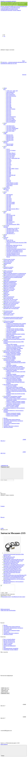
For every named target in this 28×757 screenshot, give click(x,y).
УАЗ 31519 (8, 201)
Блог (8, 9)
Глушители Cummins (11, 385)
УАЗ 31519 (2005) (10, 202)
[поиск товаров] (12, 473)
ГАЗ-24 (8, 151)
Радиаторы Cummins (11, 374)
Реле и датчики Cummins (12, 406)
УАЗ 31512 (8, 198)
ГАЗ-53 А (8, 180)
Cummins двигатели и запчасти (11, 426)
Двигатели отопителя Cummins (14, 379)
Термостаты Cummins (11, 370)
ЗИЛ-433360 (9, 217)
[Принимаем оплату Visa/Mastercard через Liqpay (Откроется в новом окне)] (13, 596)
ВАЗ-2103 (8, 98)
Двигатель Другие (10, 241)
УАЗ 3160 (8, 205)
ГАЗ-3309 (8, 173)
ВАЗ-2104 (8, 99)
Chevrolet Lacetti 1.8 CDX (12, 230)
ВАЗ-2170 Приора (10, 121)
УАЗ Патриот (9, 194)
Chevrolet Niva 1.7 (10, 233)
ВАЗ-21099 (9, 107)
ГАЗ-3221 (8, 167)
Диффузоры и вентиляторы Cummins (15, 375)
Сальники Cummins (11, 332)
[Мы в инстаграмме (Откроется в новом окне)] (11, 21)
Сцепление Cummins (11, 365)
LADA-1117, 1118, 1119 (12, 90)
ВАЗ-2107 (8, 103)
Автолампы (6, 424)
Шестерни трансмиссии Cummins (14, 366)
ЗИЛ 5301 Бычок (10, 221)
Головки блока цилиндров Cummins (15, 324)
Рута (7, 190)
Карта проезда (4, 744)
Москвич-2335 (9, 140)
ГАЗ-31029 (8, 160)
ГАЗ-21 (8, 149)
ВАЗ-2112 (8, 111)
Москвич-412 (9, 134)
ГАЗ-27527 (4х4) (10, 157)
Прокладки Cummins (11, 331)
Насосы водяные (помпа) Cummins (14, 376)
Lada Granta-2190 (10, 92)
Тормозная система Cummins (13, 354)
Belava (7, 186)
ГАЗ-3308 (8, 172)
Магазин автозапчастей (17, 6)
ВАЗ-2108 (8, 105)
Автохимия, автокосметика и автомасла (13, 420)
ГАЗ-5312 (8, 181)
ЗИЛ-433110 (9, 223)
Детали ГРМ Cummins (11, 344)
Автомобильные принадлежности (11, 419)
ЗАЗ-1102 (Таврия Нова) (12, 128)
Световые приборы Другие (13, 254)
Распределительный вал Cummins (14, 348)
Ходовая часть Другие (11, 246)
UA (4, 36)
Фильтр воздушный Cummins (13, 414)
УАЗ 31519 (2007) (10, 203)
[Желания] (14, 43)
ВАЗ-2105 (8, 101)
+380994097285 (4, 465)
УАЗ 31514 (8, 199)
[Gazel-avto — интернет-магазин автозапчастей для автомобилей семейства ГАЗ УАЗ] (8, 591)
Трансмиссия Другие (11, 247)
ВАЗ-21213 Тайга (10, 119)
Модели (5, 418)
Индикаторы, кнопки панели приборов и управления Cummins (16, 399)
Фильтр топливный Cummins (13, 413)
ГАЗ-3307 (8, 171)
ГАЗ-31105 (8, 164)
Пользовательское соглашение (10, 648)
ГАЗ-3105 (8, 162)
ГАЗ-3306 (8, 169)
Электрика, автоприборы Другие (14, 251)
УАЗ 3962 (8, 210)
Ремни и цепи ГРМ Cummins (13, 349)
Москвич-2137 (9, 136)
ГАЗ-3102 (8, 159)
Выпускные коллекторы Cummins (14, 387)
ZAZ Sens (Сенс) (10, 125)
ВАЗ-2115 (8, 115)
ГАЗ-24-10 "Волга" (11, 153)
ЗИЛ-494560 (9, 220)
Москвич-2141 (9, 138)
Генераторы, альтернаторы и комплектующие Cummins (13, 404)
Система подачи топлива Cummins (14, 328)
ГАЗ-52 (8, 179)
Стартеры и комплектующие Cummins (15, 402)
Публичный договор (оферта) (13, 10)
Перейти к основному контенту (8, 1)
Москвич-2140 (9, 137)
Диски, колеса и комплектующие (11, 423)
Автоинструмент (7, 422)
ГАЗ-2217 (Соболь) (11, 150)
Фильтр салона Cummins (12, 415)
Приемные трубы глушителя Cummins (15, 388)
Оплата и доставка (8, 643)
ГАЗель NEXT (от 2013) (12, 184)
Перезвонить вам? (5, 467)
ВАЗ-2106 (8, 102)
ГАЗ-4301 (8, 176)
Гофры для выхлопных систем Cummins (16, 389)
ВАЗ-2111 (8, 110)
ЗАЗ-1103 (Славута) (11, 129)
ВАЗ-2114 (8, 114)
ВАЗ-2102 (8, 97)
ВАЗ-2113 (8, 112)
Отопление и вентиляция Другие (14, 250)
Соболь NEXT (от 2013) (12, 182)
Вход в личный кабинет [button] (9, 639)
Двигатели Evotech (8, 427)
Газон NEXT (9, 185)
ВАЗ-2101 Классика (11, 96)
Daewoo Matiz (9, 145)
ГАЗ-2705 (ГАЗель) (10, 154)
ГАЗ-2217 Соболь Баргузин (13, 158)
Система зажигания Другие (13, 253)
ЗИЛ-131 (8, 214)
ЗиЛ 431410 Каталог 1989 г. (13, 224)
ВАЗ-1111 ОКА (10, 93)
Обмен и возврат (10, 7)
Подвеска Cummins (11, 357)
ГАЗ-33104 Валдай (10, 175)
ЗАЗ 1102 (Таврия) (10, 127)
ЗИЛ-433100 (9, 216)
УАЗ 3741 (8, 207)
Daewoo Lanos (9, 144)
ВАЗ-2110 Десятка (10, 109)
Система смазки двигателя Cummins (15, 330)
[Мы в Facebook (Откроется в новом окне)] (11, 32)
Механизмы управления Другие (14, 245)
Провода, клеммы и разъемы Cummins (15, 401)
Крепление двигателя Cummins (14, 336)
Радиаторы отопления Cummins (14, 380)
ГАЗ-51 (8, 177)
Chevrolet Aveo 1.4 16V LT (12, 228)
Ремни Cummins (10, 335)
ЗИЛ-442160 (9, 219)
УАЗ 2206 (8, 195)
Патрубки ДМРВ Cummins (12, 337)
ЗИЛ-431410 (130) (10, 215)
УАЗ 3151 (8, 197)
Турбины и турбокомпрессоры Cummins (16, 323)
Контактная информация (9, 645)
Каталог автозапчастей (6, 6)
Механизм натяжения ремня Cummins (15, 334)
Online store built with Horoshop (8, 610)
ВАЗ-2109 (8, 106)
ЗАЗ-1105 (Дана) (10, 131)
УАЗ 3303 (8, 206)
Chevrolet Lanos (10, 232)
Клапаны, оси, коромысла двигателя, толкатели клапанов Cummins (15, 346)
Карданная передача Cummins (13, 361)
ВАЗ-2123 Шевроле (11, 120)
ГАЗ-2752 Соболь (10, 155)
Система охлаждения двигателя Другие (16, 249)
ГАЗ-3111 (8, 166)
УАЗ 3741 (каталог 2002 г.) (12, 208)
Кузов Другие (9, 240)
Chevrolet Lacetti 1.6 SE (12, 229)
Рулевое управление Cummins (13, 353)
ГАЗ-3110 (8, 163)
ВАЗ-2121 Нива (10, 118)
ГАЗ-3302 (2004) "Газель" (12, 168)
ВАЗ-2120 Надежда (11, 116)
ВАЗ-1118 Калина (10, 94)
